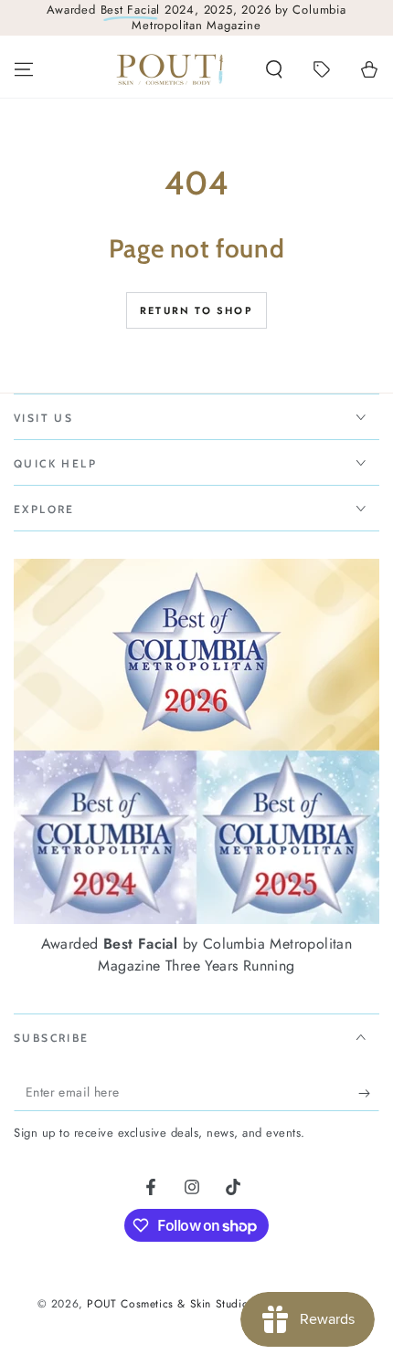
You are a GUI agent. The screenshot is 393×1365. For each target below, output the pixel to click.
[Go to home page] (170, 69)
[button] (274, 69)
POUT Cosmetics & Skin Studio (167, 1304)
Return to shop (196, 310)
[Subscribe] (368, 1093)
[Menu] (24, 69)
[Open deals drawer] (321, 69)
